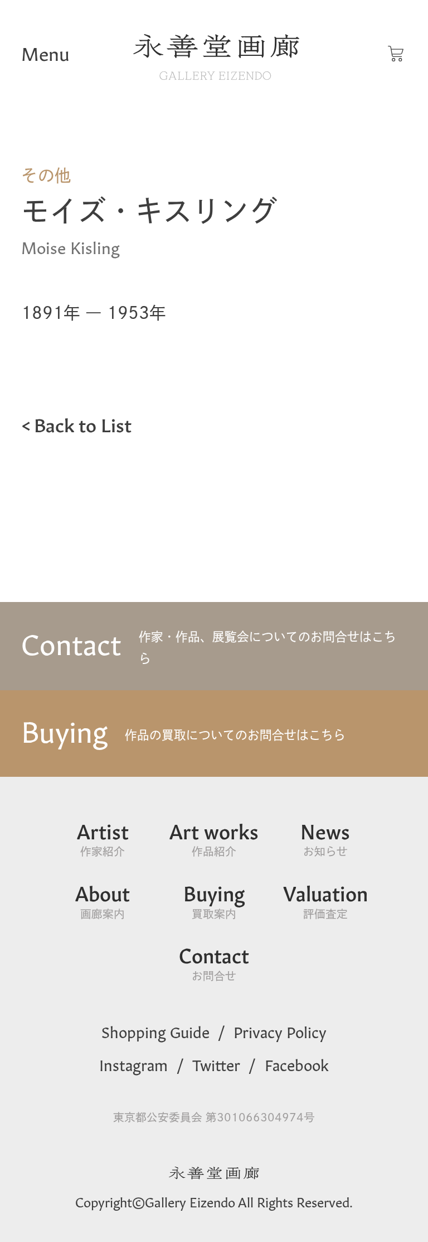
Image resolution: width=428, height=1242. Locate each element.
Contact (214, 962)
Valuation (325, 900)
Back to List (83, 423)
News (325, 838)
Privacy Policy (280, 1031)
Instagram (133, 1064)
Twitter (216, 1064)
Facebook (297, 1064)
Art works (214, 838)
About (102, 900)
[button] (395, 53)
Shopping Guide (155, 1031)
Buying (214, 900)
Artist (103, 838)
